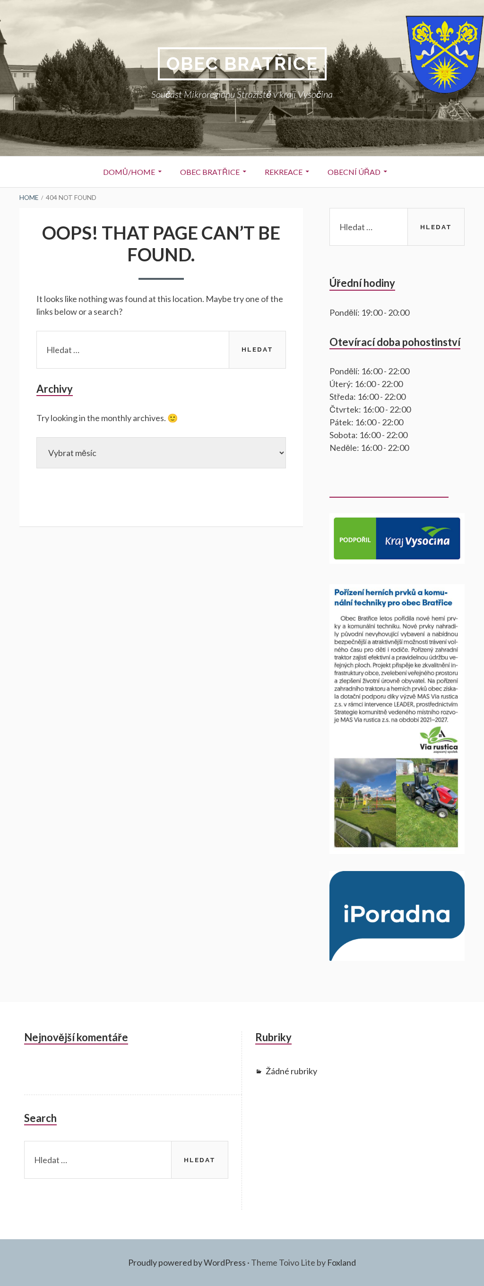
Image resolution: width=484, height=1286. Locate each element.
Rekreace (283, 171)
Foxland (341, 1262)
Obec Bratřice (242, 63)
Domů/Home (129, 171)
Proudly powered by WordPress (187, 1262)
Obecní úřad (354, 171)
